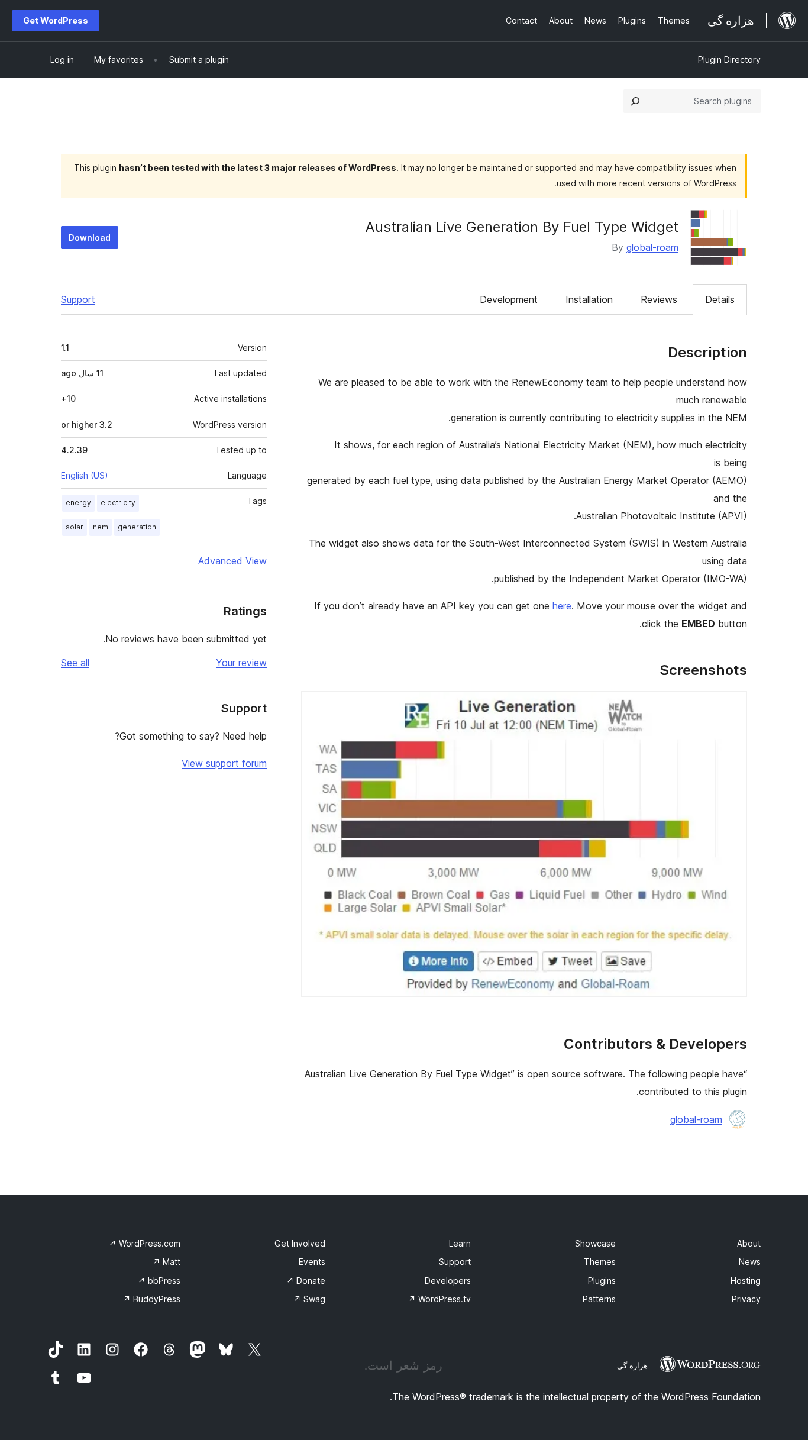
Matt (166, 1262)
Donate (305, 1281)
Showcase (595, 1243)
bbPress (159, 1281)
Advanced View (232, 561)
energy (78, 502)
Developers (448, 1281)
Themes (600, 1262)
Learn (460, 1243)
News (750, 1262)
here (561, 606)
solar (74, 526)
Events (312, 1262)
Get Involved (299, 1243)
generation (137, 526)
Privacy (746, 1299)
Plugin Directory (729, 59)
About (749, 1243)
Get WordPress (55, 20)
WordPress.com (144, 1243)
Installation (589, 299)
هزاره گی (632, 1365)
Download (90, 238)
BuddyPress (151, 1299)
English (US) (84, 475)
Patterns (599, 1299)
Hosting (746, 1281)
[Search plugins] (635, 101)
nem (100, 526)
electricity (118, 502)
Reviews (659, 299)
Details (720, 299)
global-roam (652, 247)
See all (75, 663)
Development (509, 299)
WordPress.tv (439, 1299)
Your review (241, 663)
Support (78, 299)
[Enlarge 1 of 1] (731, 707)
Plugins (602, 1281)
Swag (309, 1299)
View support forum (224, 763)
